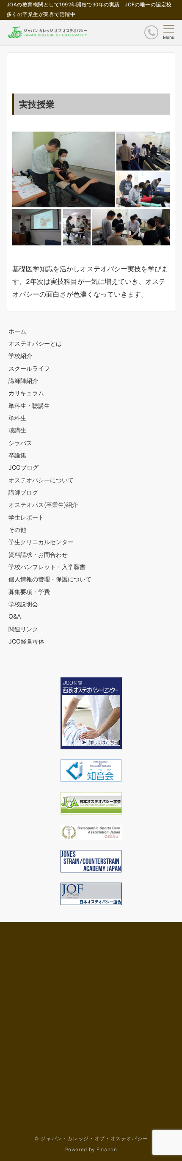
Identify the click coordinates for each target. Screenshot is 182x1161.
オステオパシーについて (41, 480)
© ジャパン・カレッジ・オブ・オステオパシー (91, 1139)
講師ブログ (23, 492)
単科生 (17, 417)
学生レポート (26, 517)
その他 (17, 529)
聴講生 (17, 430)
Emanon (107, 1150)
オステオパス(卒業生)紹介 (43, 504)
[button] (63, 169)
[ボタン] (151, 32)
